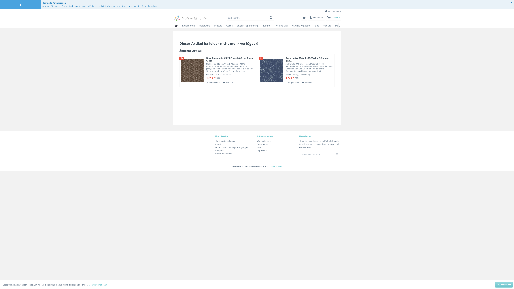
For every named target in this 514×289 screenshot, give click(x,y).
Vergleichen (214, 82)
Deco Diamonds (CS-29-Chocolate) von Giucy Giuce (229, 59)
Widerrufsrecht (264, 141)
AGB (259, 147)
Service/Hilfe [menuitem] (333, 11)
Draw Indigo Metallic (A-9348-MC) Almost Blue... (307, 59)
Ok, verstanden (504, 284)
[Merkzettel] (304, 17)
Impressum (262, 150)
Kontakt (218, 144)
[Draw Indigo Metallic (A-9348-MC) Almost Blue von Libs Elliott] (271, 70)
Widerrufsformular (223, 153)
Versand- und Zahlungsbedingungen (231, 147)
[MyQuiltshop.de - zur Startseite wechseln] (190, 18)
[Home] (176, 25)
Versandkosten (276, 166)
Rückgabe (219, 150)
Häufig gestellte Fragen (225, 141)
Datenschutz (262, 144)
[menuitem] (250, 17)
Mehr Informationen (98, 285)
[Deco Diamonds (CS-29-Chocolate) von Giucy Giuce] (192, 70)
